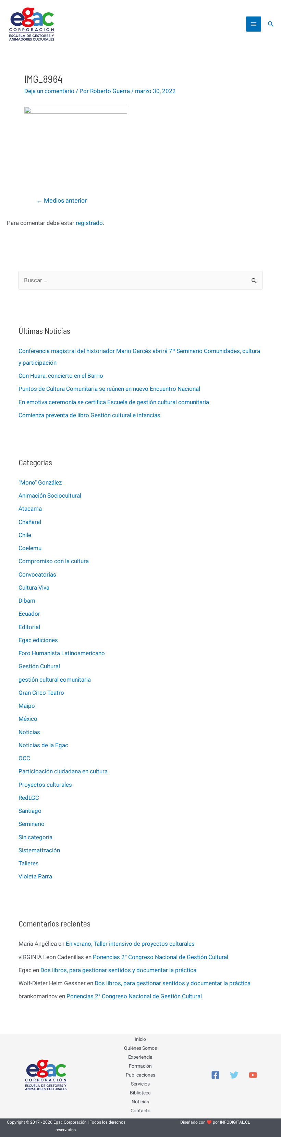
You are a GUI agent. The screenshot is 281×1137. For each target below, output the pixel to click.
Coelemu (30, 548)
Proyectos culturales (45, 784)
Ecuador (29, 613)
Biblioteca (140, 1092)
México (28, 718)
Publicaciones (140, 1075)
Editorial (29, 627)
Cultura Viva (34, 587)
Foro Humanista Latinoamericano (62, 653)
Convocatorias (37, 574)
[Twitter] (234, 1075)
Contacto (140, 1110)
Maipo (27, 705)
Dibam (27, 600)
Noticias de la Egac (43, 745)
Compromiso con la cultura (54, 561)
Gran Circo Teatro (41, 692)
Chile (25, 535)
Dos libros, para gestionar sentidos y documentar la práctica (118, 970)
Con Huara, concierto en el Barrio (61, 375)
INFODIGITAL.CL (235, 1122)
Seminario (32, 823)
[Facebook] (215, 1075)
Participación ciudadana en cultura (63, 771)
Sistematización (39, 850)
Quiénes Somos (140, 1048)
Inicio (140, 1039)
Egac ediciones (38, 640)
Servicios (140, 1084)
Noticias (29, 732)
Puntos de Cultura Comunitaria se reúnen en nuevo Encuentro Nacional (109, 388)
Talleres (29, 863)
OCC (24, 758)
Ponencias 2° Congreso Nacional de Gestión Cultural (160, 957)
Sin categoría (35, 837)
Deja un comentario (49, 91)
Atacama (30, 508)
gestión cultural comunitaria (55, 679)
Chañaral (30, 522)
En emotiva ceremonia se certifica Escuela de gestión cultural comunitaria (114, 402)
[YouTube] (253, 1075)
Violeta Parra (35, 876)
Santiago (30, 810)
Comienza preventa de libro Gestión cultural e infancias (89, 415)
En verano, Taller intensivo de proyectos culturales (130, 943)
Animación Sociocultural (50, 495)
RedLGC (29, 797)
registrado (89, 222)
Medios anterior (61, 200)
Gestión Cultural (39, 666)
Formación (140, 1066)
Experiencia (140, 1057)
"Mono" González (40, 482)
